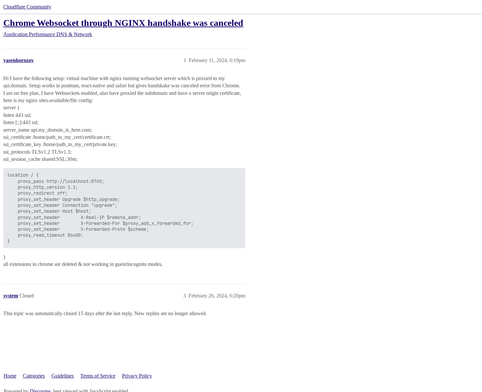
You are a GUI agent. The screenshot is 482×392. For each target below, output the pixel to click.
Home (10, 376)
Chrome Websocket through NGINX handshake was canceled (123, 23)
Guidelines (62, 376)
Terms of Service (97, 376)
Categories (34, 376)
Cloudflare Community (27, 7)
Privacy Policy (137, 376)
